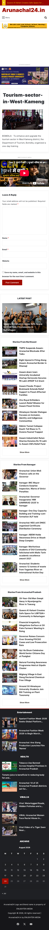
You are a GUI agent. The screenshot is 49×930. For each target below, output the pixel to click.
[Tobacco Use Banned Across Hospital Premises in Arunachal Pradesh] (9, 766)
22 (37, 876)
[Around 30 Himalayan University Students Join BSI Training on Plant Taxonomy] (9, 690)
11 (12, 870)
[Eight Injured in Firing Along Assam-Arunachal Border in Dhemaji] (9, 364)
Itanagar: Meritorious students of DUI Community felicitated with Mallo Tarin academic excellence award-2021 (32, 552)
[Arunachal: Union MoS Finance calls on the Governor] (9, 474)
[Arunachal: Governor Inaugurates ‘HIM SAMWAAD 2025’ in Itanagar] (9, 500)
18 (12, 876)
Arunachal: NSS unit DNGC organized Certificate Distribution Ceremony (32, 525)
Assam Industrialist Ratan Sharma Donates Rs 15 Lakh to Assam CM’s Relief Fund (33, 441)
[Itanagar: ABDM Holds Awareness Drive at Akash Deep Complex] (9, 538)
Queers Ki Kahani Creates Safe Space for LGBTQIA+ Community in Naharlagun (23, 327)
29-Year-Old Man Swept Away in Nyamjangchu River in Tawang (31, 601)
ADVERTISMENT (24, 65)
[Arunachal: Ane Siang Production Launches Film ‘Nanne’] (9, 746)
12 (18, 870)
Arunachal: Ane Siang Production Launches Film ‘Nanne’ (32, 745)
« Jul (4, 893)
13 (24, 870)
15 (37, 870)
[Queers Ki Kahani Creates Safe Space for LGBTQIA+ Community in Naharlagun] (9, 614)
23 (44, 876)
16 (44, 870)
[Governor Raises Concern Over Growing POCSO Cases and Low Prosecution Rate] (9, 640)
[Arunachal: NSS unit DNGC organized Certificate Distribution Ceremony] (9, 526)
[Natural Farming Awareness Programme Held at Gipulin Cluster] (9, 666)
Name (5, 238)
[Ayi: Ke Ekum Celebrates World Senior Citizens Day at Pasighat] (9, 654)
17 (5, 876)
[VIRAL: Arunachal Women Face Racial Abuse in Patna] (9, 819)
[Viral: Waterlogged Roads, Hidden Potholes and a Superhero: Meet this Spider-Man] (9, 807)
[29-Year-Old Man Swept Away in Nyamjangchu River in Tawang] (9, 602)
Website (5, 261)
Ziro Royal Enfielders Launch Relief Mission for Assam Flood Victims (31, 403)
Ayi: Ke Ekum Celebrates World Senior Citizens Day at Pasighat (32, 653)
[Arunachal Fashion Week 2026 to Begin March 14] (9, 734)
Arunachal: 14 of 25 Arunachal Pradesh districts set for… (33, 786)
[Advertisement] (24, 45)
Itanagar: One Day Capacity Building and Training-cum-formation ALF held (33, 513)
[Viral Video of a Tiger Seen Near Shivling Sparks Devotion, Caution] (9, 831)
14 (31, 870)
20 (24, 876)
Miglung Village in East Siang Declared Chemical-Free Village (32, 677)
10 (5, 870)
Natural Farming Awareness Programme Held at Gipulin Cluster (33, 665)
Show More (24, 452)
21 (31, 876)
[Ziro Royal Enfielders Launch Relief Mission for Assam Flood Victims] (9, 404)
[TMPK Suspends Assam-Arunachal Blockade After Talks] (9, 352)
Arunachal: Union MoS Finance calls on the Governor (30, 473)
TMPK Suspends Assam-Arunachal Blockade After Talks (32, 351)
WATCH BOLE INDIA (24, 157)
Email (5, 249)
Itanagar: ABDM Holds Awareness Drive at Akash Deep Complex (32, 537)
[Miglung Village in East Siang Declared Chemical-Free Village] (9, 678)
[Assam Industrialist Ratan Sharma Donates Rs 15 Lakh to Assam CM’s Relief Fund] (9, 442)
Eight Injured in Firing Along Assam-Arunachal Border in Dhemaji (33, 363)
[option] (24, 318)
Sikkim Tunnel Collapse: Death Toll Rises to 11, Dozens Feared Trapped (31, 429)
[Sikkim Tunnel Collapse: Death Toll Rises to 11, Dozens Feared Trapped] (9, 430)
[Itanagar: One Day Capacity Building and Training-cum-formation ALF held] (9, 514)
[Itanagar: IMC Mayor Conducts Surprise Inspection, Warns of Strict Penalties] (9, 486)
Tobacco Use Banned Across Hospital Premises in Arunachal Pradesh (33, 766)
